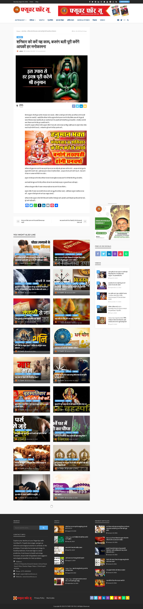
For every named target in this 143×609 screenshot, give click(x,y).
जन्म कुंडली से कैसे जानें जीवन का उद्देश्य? (28, 318)
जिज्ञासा (95, 20)
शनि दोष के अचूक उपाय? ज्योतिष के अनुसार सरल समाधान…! (30, 346)
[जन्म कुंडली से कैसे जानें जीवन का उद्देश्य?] (31, 311)
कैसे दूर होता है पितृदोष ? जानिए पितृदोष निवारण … (70, 524)
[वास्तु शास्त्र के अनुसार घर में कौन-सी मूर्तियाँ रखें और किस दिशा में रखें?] (71, 458)
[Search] (128, 20)
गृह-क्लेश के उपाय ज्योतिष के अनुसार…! (27, 494)
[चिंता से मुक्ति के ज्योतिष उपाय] (31, 546)
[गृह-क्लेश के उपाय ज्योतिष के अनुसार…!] (31, 487)
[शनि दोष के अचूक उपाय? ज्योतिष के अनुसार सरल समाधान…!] (31, 341)
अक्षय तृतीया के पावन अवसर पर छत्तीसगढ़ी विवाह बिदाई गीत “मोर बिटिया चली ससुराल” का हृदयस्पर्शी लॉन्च (117, 273)
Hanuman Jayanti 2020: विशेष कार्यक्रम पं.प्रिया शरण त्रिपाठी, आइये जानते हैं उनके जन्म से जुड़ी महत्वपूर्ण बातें (117, 319)
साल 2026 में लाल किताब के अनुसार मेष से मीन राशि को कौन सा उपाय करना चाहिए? (70, 258)
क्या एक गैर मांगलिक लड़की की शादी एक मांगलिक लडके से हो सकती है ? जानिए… (70, 581)
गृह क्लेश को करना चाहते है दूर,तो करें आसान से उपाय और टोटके (116, 284)
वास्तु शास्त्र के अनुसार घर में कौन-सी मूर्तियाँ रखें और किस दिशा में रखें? (71, 464)
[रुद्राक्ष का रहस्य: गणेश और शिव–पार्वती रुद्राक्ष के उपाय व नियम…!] (31, 458)
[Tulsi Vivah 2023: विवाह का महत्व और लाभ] (71, 546)
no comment (41, 51)
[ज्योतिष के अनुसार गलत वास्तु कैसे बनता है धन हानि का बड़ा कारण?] (71, 370)
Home (31, 2)
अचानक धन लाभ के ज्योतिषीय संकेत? (66, 348)
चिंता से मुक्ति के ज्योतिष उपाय (24, 553)
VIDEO (102, 20)
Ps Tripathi (21, 263)
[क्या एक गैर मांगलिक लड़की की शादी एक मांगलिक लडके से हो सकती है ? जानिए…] (71, 575)
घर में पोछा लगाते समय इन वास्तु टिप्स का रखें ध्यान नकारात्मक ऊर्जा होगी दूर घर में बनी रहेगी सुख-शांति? (31, 258)
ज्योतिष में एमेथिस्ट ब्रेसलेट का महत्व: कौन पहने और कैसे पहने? (71, 493)
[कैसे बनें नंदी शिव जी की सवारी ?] (31, 575)
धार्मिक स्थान (70, 20)
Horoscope (70, 254)
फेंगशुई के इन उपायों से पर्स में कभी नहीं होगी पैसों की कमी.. (30, 434)
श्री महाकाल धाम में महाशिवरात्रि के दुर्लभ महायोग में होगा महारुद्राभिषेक (31, 522)
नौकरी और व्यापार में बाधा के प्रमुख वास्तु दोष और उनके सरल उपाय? (70, 288)
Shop (36, 2)
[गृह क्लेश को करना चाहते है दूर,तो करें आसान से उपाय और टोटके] (102, 285)
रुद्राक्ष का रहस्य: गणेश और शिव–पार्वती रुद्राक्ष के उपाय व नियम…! (30, 464)
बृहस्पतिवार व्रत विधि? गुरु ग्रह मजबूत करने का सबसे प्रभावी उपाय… (31, 405)
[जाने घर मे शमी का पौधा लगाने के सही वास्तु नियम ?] (71, 429)
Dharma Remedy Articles (64, 520)
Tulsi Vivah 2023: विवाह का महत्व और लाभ (70, 553)
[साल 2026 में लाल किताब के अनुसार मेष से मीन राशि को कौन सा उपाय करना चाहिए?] (71, 253)
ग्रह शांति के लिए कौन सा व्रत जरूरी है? (67, 318)
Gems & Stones (83, 20)
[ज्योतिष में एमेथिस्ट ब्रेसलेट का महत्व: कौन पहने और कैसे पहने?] (71, 487)
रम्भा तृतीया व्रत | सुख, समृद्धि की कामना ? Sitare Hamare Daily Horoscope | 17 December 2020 (117, 296)
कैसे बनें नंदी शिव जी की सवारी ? (25, 582)
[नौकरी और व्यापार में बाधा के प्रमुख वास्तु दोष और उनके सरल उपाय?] (71, 282)
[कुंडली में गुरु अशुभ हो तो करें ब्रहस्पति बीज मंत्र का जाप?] (71, 399)
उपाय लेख (20, 37)
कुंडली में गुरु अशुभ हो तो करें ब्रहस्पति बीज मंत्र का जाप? (71, 405)
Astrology (20, 20)
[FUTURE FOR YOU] (32, 10)
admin (21, 51)
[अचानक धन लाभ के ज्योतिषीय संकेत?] (71, 341)
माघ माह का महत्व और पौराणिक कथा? (27, 377)
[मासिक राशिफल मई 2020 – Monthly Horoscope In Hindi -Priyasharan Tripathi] (102, 309)
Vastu (41, 20)
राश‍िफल (32, 20)
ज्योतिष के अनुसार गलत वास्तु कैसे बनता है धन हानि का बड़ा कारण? (71, 376)
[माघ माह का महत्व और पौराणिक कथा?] (31, 370)
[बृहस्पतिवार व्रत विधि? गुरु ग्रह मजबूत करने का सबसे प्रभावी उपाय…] (31, 399)
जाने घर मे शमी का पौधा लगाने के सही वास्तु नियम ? (71, 436)
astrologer (20, 491)
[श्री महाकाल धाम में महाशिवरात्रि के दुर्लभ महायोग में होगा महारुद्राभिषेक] (31, 517)
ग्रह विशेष (50, 20)
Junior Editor (21, 527)
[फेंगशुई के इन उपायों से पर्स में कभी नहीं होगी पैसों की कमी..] (31, 429)
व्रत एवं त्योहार (60, 20)
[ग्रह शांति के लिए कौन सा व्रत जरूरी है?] (71, 311)
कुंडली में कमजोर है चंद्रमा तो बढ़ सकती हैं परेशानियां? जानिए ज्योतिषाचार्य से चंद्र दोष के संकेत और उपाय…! (31, 288)
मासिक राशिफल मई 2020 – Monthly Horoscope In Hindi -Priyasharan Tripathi (117, 308)
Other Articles (21, 459)
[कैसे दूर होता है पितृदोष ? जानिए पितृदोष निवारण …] (71, 517)
